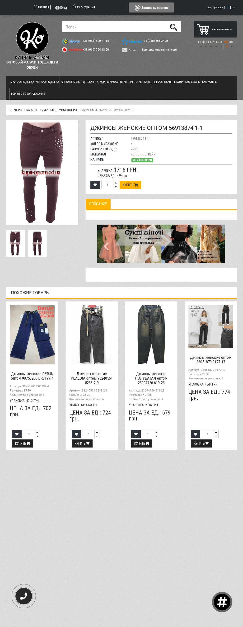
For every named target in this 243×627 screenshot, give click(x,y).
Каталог (32, 110)
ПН (200, 42)
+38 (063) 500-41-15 (96, 40)
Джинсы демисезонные (60, 110)
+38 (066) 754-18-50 (96, 49)
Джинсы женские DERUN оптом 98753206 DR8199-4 (32, 376)
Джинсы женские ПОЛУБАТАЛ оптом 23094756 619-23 (151, 378)
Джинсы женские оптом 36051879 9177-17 (210, 359)
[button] (107, 244)
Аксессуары (192, 82)
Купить (128, 185)
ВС (231, 42)
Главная (16, 110)
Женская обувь (140, 82)
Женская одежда (47, 82)
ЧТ (215, 42)
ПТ (220, 42)
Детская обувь (162, 82)
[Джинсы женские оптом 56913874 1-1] (42, 172)
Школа (178, 82)
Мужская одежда (22, 82)
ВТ (205, 42)
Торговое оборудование (28, 93)
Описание (98, 204)
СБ (226, 42)
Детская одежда (94, 82)
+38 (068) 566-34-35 (155, 40)
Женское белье (71, 82)
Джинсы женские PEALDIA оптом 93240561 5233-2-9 (92, 378)
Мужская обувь (117, 82)
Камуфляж (209, 82)
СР (210, 42)
